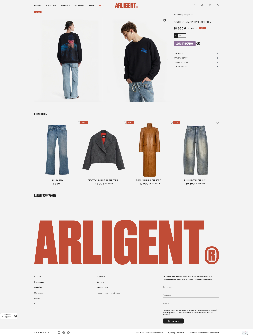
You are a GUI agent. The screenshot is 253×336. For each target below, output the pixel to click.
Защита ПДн (102, 287)
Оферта (100, 282)
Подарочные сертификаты (108, 293)
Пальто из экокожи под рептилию (150, 180)
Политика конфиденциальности (149, 332)
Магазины (79, 5)
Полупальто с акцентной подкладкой (103, 180)
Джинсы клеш (57, 180)
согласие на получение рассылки (194, 312)
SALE (101, 5)
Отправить (173, 321)
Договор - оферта (176, 332)
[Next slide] (167, 59)
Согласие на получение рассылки (204, 332)
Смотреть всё (188, 15)
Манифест (65, 5)
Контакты (101, 276)
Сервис (91, 5)
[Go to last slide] (38, 59)
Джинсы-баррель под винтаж (195, 180)
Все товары (178, 15)
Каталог (38, 5)
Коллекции (51, 5)
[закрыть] (2, 316)
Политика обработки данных (7, 316)
